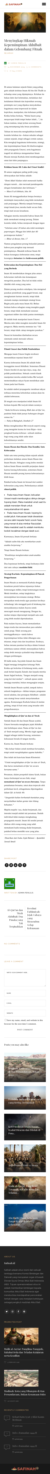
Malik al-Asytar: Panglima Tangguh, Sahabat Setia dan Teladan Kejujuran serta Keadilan (24, 1352)
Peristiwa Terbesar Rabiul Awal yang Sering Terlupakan (24, 1101)
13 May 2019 (18, 1426)
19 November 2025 (16, 67)
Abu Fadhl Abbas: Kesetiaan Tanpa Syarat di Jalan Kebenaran (23, 1221)
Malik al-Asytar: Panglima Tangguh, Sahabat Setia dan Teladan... (23, 1189)
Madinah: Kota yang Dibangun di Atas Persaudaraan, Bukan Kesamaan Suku (25, 1393)
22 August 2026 (12, 1401)
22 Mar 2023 (18, 1439)
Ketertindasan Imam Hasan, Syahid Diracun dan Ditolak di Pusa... (24, 1130)
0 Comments (35, 67)
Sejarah (8, 53)
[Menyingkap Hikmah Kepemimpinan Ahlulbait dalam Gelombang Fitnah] (11, 883)
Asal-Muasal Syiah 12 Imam (23, 1165)
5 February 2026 (13, 1362)
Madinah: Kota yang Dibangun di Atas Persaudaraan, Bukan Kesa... (24, 1071)
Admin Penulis (18, 63)
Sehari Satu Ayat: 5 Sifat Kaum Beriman (28, 1418)
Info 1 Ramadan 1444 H (24, 1432)
